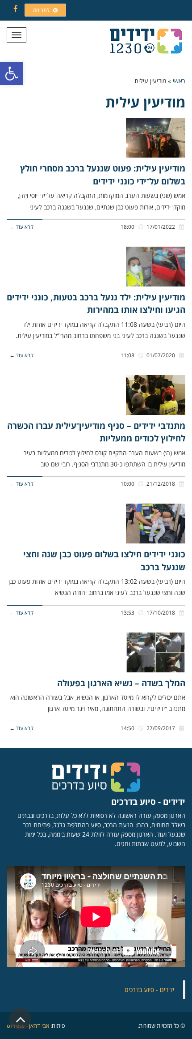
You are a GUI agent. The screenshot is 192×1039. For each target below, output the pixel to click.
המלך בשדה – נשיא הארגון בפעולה (121, 683)
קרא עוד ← (21, 226)
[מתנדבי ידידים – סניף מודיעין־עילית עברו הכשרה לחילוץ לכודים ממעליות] (155, 395)
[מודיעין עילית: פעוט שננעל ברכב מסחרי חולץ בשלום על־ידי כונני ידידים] (155, 138)
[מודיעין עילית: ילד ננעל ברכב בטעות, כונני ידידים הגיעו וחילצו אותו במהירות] (155, 266)
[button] (11, 73)
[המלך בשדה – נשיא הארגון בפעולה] (155, 652)
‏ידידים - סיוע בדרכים (149, 989)
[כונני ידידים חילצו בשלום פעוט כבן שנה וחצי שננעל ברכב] (155, 523)
